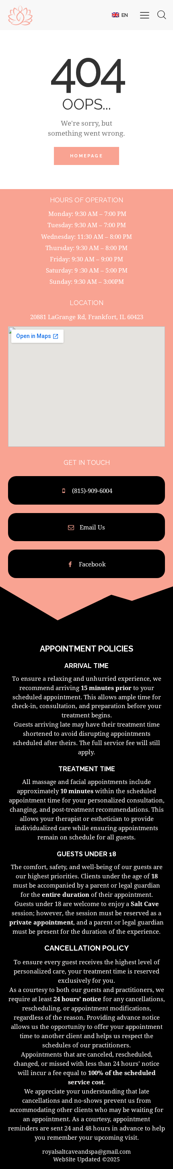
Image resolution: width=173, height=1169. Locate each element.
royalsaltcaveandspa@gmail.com (86, 1151)
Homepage (86, 156)
